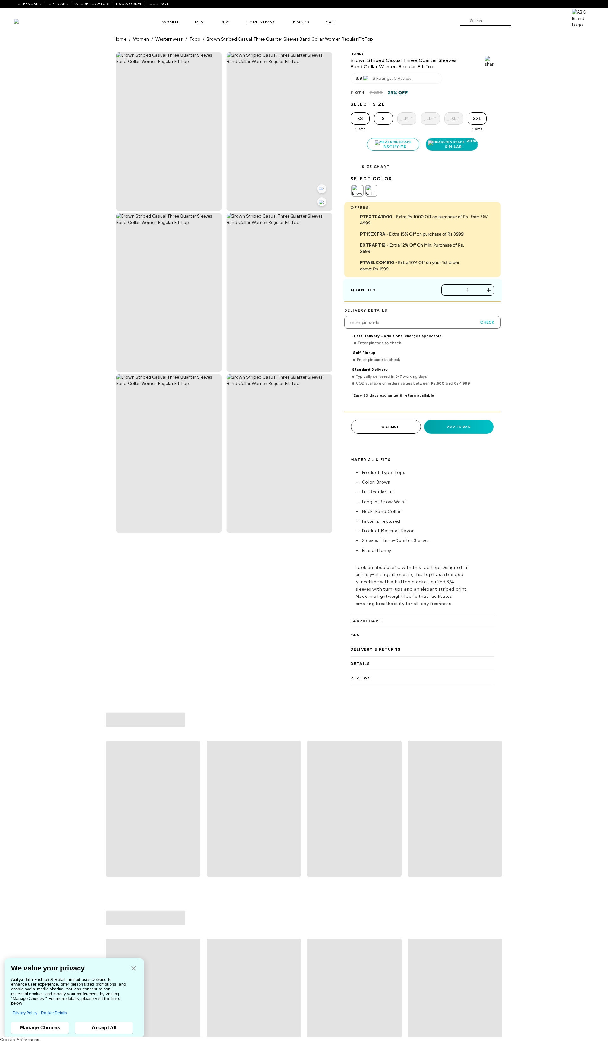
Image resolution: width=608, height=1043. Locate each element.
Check (487, 322)
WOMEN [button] (170, 22)
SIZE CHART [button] (376, 166)
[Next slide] (494, 770)
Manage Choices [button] (40, 1027)
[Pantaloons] (26, 22)
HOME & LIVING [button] (261, 22)
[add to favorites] (193, 832)
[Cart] (554, 20)
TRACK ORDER (129, 4)
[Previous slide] (113, 770)
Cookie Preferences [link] (19, 1039)
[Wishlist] (518, 20)
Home (120, 39)
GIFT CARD (58, 4)
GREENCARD (29, 4)
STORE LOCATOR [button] (91, 4)
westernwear (168, 39)
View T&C (479, 216)
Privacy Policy (25, 1013)
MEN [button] (199, 22)
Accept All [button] (104, 1027)
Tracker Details (54, 1013)
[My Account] (536, 20)
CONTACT (158, 4)
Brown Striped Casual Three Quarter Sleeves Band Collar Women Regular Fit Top (290, 39)
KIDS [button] (225, 22)
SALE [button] (331, 22)
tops (194, 39)
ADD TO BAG (458, 427)
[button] (133, 969)
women (141, 39)
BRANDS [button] (301, 22)
